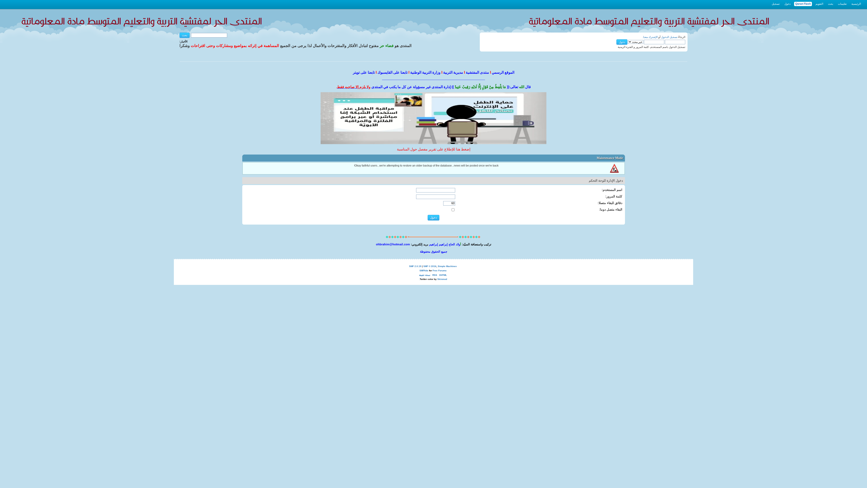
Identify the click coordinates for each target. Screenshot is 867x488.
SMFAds (424, 270)
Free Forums (440, 270)
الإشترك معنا (650, 37)
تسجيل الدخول (669, 37)
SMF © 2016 (429, 266)
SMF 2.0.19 (415, 266)
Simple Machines (447, 266)
